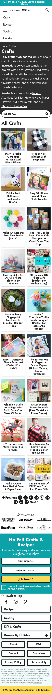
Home (4, 46)
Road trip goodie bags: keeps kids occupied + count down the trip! (39, 238)
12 (36, 498)
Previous (11, 498)
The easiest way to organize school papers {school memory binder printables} (39, 367)
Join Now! (25, 579)
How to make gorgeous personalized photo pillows (13, 158)
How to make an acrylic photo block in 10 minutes (13, 279)
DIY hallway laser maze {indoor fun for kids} (13, 447)
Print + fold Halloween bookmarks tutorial (13, 197)
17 (26, 502)
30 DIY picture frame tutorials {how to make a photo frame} (39, 409)
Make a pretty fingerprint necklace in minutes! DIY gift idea (13, 320)
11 (31, 498)
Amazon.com (37, 682)
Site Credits (43, 690)
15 (15, 502)
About (13, 644)
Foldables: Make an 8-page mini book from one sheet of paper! (13, 409)
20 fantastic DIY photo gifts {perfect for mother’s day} (38, 279)
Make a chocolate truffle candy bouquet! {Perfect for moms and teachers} (39, 322)
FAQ (39, 644)
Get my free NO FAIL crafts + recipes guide (24, 3)
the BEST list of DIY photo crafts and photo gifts (39, 486)
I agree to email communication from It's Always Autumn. (29, 587)
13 (42, 498)
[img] (6, 601)
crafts (15, 46)
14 (47, 498)
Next (33, 502)
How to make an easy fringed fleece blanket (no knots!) (39, 448)
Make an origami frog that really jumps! (13, 235)
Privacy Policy (13, 662)
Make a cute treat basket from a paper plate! (13, 486)
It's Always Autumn (20, 10)
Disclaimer (39, 653)
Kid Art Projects (22, 101)
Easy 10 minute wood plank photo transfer (39, 196)
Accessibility (38, 662)
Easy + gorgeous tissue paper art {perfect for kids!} (13, 364)
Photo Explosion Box (14, 106)
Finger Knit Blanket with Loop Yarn (38, 156)
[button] (4, 10)
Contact (13, 653)
